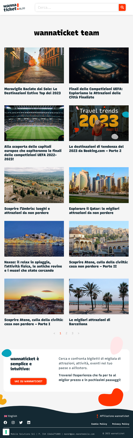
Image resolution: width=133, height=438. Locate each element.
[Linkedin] (28, 422)
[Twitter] (20, 422)
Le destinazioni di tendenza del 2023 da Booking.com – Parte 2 (96, 148)
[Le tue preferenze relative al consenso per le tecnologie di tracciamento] (6, 432)
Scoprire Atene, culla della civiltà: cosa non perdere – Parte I (33, 322)
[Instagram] (13, 422)
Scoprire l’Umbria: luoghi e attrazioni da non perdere (27, 211)
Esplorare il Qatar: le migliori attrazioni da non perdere (94, 211)
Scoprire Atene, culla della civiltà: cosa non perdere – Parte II (98, 264)
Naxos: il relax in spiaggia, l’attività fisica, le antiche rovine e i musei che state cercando (33, 266)
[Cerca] (122, 7)
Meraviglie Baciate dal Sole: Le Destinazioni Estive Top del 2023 (32, 91)
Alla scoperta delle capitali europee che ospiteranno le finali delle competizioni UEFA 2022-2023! (32, 152)
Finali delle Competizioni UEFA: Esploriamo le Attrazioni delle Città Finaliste (96, 93)
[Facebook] (5, 422)
